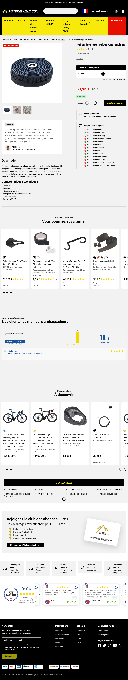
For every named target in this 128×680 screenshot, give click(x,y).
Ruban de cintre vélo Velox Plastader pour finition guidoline (44, 264)
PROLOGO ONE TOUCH (77, 494)
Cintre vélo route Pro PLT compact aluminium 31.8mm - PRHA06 (74, 264)
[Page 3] (11, 292)
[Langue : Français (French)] (85, 11)
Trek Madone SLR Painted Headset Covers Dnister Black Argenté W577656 (74, 437)
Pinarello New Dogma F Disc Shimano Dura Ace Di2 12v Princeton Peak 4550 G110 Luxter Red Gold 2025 (43, 440)
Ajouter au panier (115, 103)
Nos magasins (103, 635)
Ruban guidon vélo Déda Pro (104, 262)
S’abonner (9, 656)
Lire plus (79, 59)
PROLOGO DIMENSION (109, 494)
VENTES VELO (12, 489)
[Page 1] (4, 292)
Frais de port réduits (15, 566)
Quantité (79, 103)
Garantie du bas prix (117, 566)
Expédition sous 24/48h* (41, 566)
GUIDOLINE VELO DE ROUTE (111, 489)
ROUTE (40, 489)
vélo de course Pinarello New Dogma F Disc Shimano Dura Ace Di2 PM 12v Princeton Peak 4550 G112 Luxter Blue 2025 (14, 440)
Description (9, 160)
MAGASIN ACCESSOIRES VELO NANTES (18, 495)
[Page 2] (7, 292)
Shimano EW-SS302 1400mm (102, 436)
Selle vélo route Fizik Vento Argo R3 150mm (15, 262)
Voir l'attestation (15, 341)
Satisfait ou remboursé (91, 566)
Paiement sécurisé (64, 566)
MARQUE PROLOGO (45, 494)
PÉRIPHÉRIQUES (75, 489)
